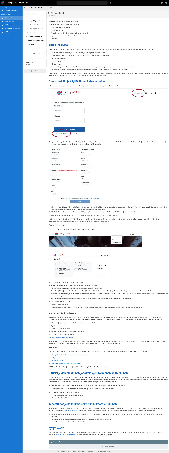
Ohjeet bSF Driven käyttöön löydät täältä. (61, 338)
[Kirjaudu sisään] (166, 3)
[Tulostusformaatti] (39, 71)
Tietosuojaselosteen (57, 360)
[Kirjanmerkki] (31, 71)
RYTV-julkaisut (55, 358)
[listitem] (35, 17)
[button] (162, 3)
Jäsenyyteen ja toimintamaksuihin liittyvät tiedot (66, 363)
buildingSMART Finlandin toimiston (67, 435)
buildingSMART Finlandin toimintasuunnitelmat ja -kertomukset (70, 355)
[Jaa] (35, 71)
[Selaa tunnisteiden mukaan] (110, 3)
